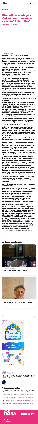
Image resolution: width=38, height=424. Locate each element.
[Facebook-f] (25, 414)
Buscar (3, 315)
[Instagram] (32, 414)
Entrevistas (5, 9)
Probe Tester (5, 403)
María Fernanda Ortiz (8, 300)
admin (4, 24)
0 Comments (16, 24)
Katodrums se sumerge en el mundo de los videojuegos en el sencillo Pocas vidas (20, 403)
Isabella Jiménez (7, 268)
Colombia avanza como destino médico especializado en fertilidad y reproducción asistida (18, 372)
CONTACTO (5, 419)
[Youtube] (29, 414)
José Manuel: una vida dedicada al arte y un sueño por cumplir (18, 303)
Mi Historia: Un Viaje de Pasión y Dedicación (16, 270)
